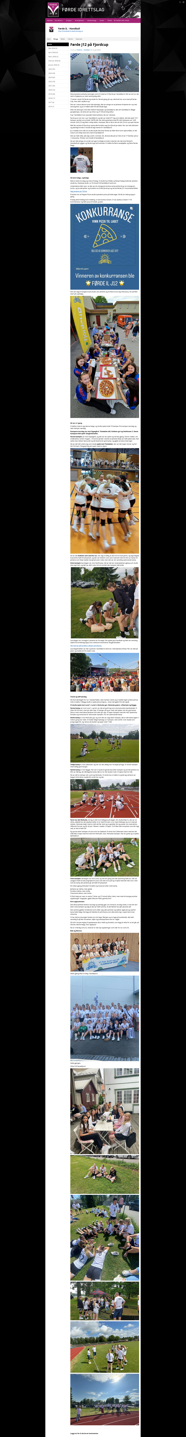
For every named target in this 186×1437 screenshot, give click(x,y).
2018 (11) (51, 98)
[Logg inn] (183, 2)
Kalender (79, 39)
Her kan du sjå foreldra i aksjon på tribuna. (86, 646)
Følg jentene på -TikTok (78, 191)
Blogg (55, 39)
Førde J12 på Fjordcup (89, 44)
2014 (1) (51, 106)
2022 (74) (51, 81)
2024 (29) (51, 73)
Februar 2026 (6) (54, 61)
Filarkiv (110, 20)
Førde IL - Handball (83, 50)
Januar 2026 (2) (53, 65)
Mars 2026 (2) (53, 57)
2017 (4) (51, 102)
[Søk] (180, 2)
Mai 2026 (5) (52, 48)
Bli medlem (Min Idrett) (121, 20)
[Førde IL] (93, 9)
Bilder (63, 39)
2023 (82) (51, 77)
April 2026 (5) (53, 52)
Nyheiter (50, 20)
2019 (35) (51, 94)
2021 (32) (51, 86)
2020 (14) (51, 90)
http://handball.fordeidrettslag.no (70, 31)
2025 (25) (51, 69)
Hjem (49, 39)
